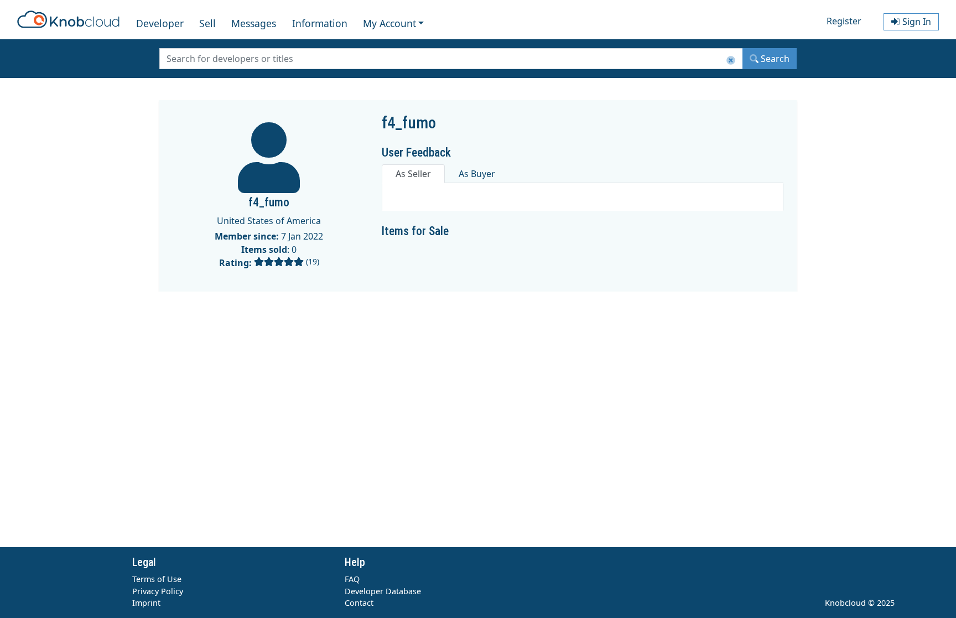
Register (844, 21)
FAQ (352, 579)
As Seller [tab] (413, 174)
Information (319, 23)
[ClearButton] (731, 60)
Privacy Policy (157, 591)
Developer (160, 23)
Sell (207, 23)
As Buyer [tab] (477, 174)
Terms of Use (156, 579)
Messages (253, 23)
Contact (359, 603)
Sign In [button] (915, 21)
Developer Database (383, 591)
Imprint (146, 603)
